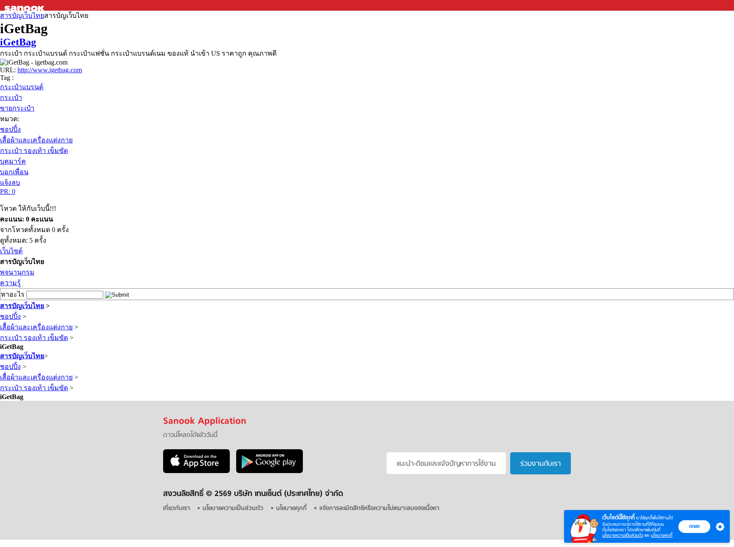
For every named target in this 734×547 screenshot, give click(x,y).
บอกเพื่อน (14, 172)
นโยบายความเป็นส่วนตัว (622, 535)
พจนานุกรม (17, 272)
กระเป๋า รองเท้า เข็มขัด (34, 150)
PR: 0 (7, 191)
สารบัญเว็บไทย (22, 15)
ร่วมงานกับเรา (540, 464)
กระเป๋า (11, 97)
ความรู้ (10, 282)
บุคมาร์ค (13, 161)
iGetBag (18, 42)
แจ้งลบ (10, 182)
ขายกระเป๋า (17, 108)
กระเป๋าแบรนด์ (21, 87)
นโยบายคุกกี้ (661, 535)
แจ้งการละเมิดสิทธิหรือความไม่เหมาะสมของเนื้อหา (379, 508)
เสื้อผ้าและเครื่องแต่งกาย (36, 140)
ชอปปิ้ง (10, 129)
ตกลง (694, 526)
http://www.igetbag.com (49, 70)
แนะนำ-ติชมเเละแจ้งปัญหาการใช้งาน (446, 464)
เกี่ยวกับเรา (176, 508)
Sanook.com (25, 5)
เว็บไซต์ (11, 251)
